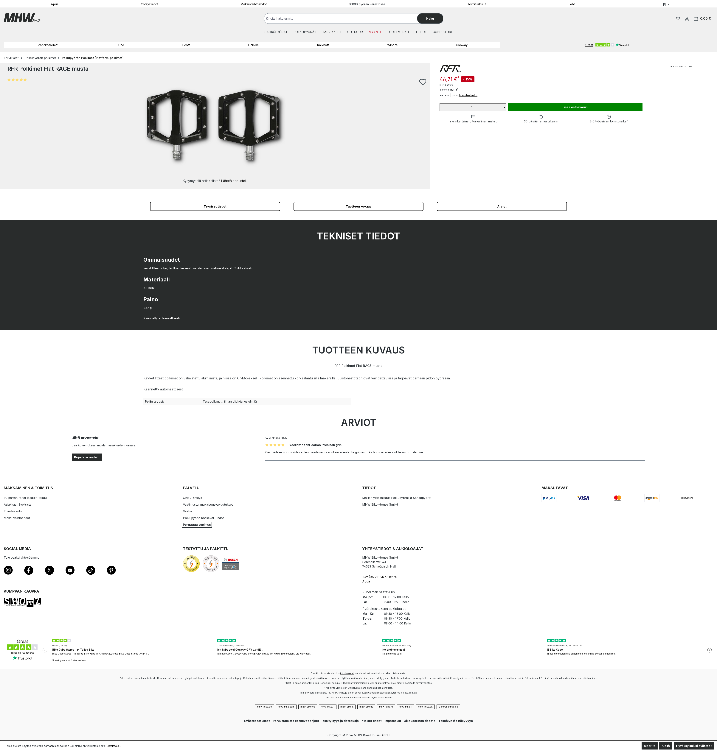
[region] (215, 131)
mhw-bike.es (307, 706)
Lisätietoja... (114, 745)
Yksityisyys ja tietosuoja (340, 721)
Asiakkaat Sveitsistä (17, 504)
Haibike (253, 45)
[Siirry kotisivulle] (22, 17)
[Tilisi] (686, 18)
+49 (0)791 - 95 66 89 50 (379, 577)
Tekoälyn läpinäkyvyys (455, 721)
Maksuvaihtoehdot (253, 4)
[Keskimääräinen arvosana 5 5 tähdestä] (18, 79)
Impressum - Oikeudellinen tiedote (410, 721)
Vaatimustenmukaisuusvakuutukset (208, 504)
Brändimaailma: (47, 45)
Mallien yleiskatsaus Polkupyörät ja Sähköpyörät (396, 498)
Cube (120, 45)
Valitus (187, 511)
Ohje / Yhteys (192, 498)
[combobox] (344, 18)
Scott (186, 45)
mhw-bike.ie (366, 706)
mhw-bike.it (346, 706)
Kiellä (666, 746)
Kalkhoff (323, 45)
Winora (392, 45)
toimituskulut (347, 673)
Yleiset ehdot (372, 721)
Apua (54, 4)
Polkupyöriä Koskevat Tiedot (203, 518)
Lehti (572, 4)
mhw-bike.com (286, 706)
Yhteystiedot (149, 4)
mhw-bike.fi (405, 706)
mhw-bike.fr (327, 706)
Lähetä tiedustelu (234, 181)
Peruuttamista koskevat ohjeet (296, 721)
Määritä (649, 746)
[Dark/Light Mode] (687, 5)
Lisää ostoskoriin (575, 107)
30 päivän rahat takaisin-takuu (25, 498)
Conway (462, 45)
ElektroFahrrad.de (448, 706)
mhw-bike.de (264, 706)
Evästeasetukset (257, 721)
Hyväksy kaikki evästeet (694, 746)
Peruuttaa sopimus (197, 524)
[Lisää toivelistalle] (422, 82)
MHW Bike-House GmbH (380, 504)
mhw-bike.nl (386, 706)
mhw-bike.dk (425, 706)
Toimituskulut (476, 4)
